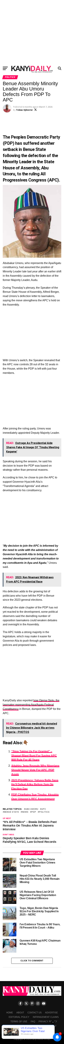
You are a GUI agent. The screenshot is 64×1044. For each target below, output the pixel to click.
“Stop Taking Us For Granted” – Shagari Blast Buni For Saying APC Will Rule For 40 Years (34, 755)
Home (9, 1012)
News (25, 812)
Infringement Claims (46, 1017)
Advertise (51, 1012)
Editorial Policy (19, 1017)
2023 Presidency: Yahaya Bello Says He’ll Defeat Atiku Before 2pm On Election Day (34, 784)
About (20, 1012)
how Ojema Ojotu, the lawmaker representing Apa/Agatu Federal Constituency (31, 704)
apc (43, 809)
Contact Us (34, 1012)
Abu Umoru (31, 809)
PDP (33, 812)
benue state (11, 812)
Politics (44, 812)
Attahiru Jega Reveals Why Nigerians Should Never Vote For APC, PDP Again (35, 770)
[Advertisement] (32, 32)
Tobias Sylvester (24, 110)
